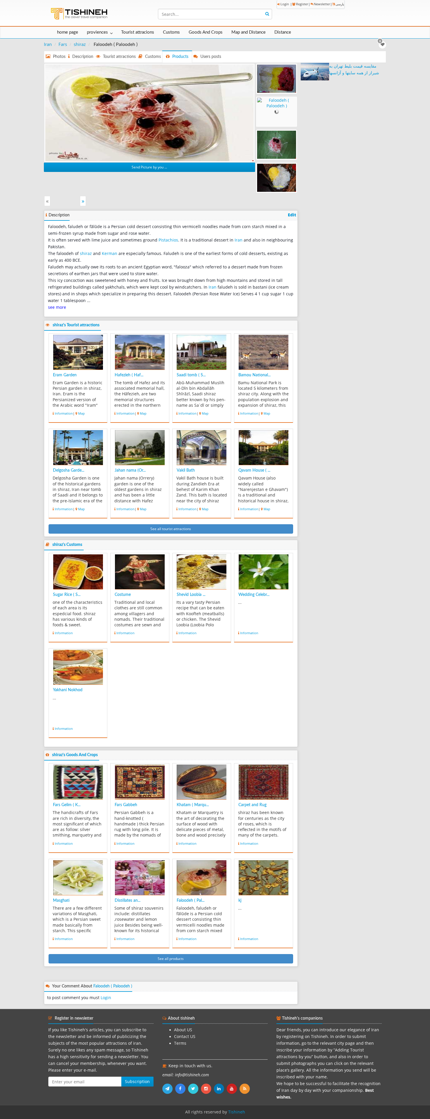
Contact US (184, 1036)
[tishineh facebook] (181, 1088)
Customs (171, 32)
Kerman (109, 253)
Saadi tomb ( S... (191, 375)
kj (239, 901)
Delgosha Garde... (68, 470)
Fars (63, 44)
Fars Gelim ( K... (66, 805)
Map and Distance (248, 32)
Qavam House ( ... (254, 470)
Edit (292, 215)
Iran (48, 44)
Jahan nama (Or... (130, 470)
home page (67, 32)
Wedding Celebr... (253, 595)
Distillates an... (127, 901)
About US (183, 1029)
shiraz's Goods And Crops (75, 755)
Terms (180, 1043)
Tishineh (236, 1112)
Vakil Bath (186, 470)
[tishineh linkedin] (220, 1088)
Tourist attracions (137, 32)
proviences (97, 32)
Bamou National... (254, 375)
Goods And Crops (206, 32)
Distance (282, 32)
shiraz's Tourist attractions (76, 325)
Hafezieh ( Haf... (129, 375)
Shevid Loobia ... (191, 595)
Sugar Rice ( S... (66, 595)
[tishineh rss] (245, 1088)
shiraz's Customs (67, 545)
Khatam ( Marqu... (193, 805)
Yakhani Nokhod (67, 690)
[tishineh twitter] (194, 1088)
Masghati (61, 901)
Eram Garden (65, 375)
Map (81, 413)
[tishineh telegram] (168, 1088)
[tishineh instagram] (207, 1088)
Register (302, 4)
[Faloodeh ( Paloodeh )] (149, 112)
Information (64, 413)
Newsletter (322, 4)
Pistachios (168, 240)
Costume (123, 595)
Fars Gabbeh (126, 805)
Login (285, 4)
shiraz (80, 44)
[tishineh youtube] (233, 1088)
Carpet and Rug (252, 805)
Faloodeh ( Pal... (190, 901)
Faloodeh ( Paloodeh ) (112, 986)
